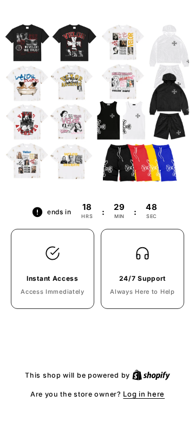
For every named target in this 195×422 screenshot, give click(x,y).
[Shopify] (151, 375)
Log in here (144, 394)
